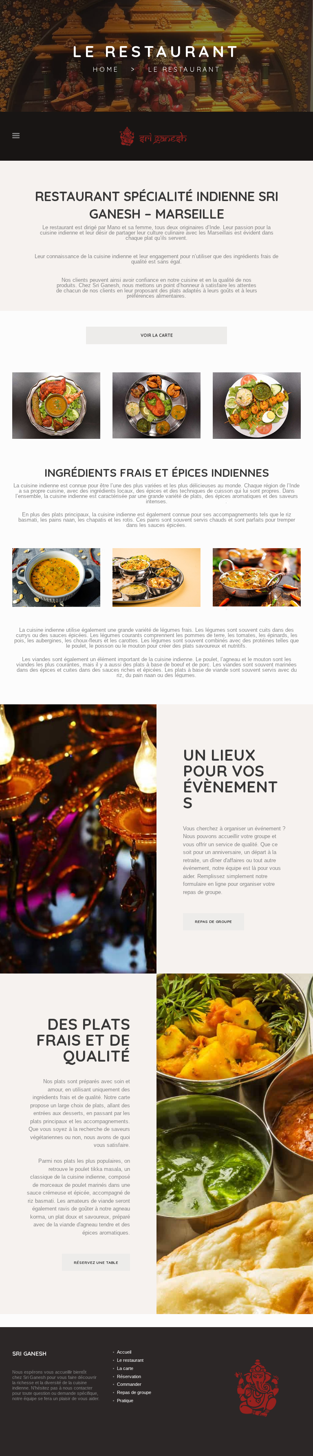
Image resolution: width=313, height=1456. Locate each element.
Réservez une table (96, 1262)
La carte (125, 1368)
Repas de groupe (213, 921)
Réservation (129, 1376)
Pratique (125, 1400)
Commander (129, 1384)
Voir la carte (157, 335)
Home (106, 69)
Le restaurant (130, 1360)
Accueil (124, 1352)
